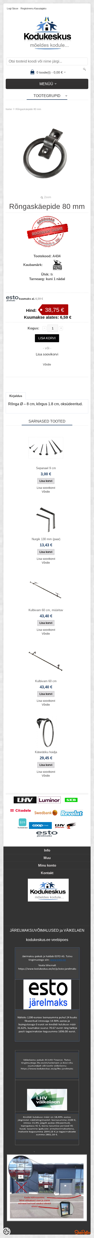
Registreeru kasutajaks (34, 8)
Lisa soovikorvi (47, 354)
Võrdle (47, 364)
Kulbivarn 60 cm (46, 681)
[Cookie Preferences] (6, 1231)
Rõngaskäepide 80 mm (28, 109)
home (9, 109)
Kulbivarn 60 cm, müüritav (46, 610)
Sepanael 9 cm (46, 468)
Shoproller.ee (83, 1232)
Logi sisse (12, 8)
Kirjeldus (15, 396)
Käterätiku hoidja (46, 752)
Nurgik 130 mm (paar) (46, 539)
